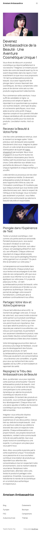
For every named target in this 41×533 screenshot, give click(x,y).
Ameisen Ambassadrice (13, 3)
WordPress (34, 529)
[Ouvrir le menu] (37, 3)
